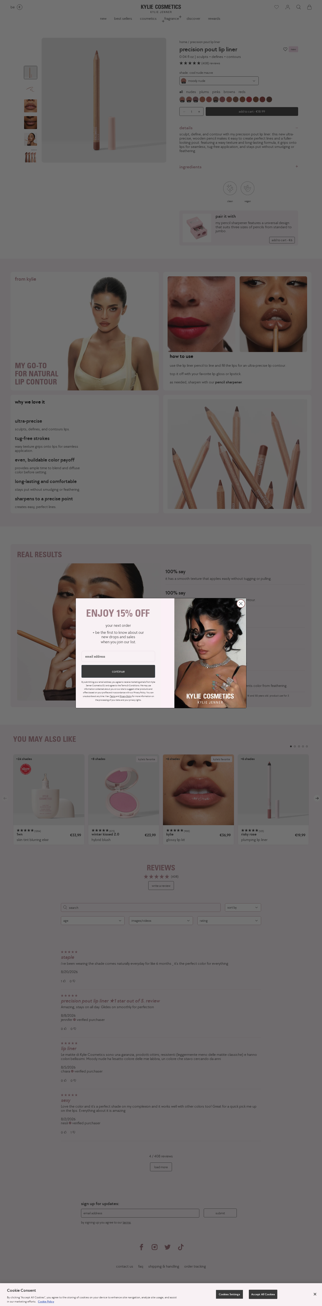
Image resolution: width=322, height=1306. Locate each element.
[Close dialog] (241, 603)
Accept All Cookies (263, 1294)
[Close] (315, 1294)
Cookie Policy (46, 1301)
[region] (161, 1294)
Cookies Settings (229, 1294)
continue (118, 671)
